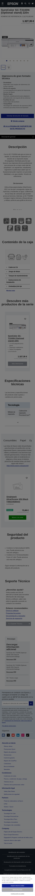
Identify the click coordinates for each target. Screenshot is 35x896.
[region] (17, 885)
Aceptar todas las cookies (17, 885)
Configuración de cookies (17, 893)
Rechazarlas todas (17, 889)
